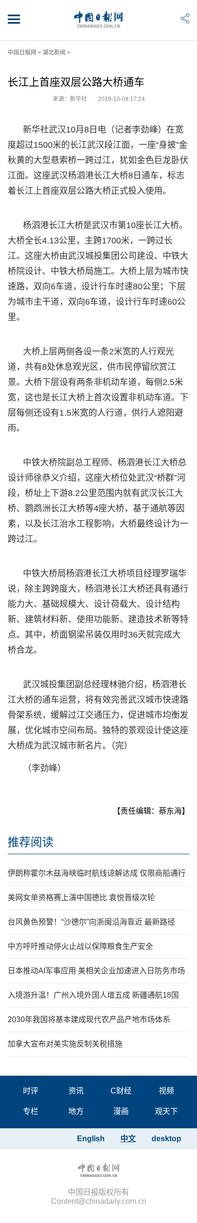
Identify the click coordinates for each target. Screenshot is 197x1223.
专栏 (30, 1111)
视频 (166, 1091)
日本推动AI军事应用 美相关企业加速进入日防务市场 (96, 971)
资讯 (76, 1091)
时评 (30, 1091)
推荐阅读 (31, 842)
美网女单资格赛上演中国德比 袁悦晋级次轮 (81, 897)
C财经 (120, 1091)
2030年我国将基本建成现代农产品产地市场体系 (89, 1019)
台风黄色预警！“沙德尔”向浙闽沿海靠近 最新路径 (91, 922)
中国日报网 (22, 52)
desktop (166, 1139)
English (91, 1139)
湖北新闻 (54, 52)
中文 (128, 1139)
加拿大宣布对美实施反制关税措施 (65, 1044)
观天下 (166, 1111)
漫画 (121, 1111)
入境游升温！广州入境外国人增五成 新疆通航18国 (93, 995)
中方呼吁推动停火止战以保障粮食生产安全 (80, 946)
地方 (76, 1111)
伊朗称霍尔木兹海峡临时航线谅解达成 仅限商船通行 (97, 873)
